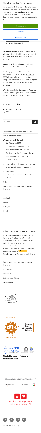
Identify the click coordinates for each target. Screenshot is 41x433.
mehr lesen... (30, 254)
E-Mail (5, 211)
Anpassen (20, 32)
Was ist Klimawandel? (15, 43)
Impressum (7, 273)
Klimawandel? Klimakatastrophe (17, 146)
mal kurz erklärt (25, 95)
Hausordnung (8, 282)
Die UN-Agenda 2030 (13, 143)
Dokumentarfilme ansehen (12, 136)
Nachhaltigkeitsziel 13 (18, 77)
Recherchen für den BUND (12, 109)
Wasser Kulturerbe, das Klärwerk (17, 149)
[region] (20, 20)
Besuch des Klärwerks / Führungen (18, 167)
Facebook (6, 198)
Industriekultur (8, 172)
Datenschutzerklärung (11, 278)
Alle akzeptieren (20, 26)
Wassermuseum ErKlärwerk (13, 140)
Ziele (5, 182)
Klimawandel (11, 51)
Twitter (5, 202)
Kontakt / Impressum (10, 269)
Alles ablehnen (20, 37)
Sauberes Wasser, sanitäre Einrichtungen (17, 131)
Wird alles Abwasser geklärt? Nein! (18, 156)
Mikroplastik (12, 159)
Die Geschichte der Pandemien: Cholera (20, 153)
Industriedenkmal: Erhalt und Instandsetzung (19, 164)
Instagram (6, 207)
